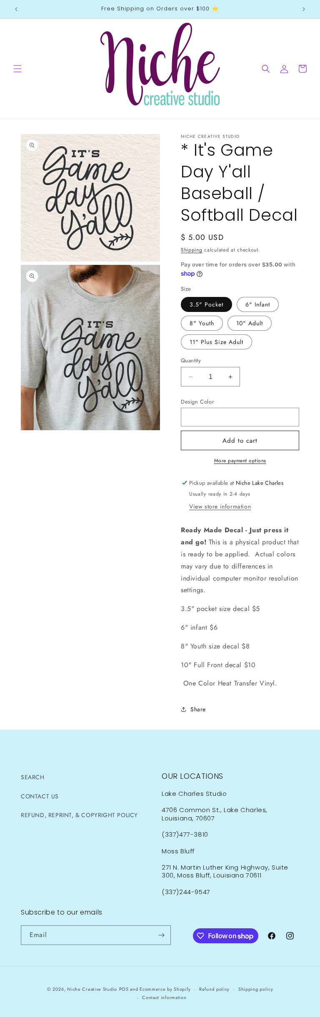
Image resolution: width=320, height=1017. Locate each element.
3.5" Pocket (206, 304)
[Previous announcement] (16, 9)
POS (124, 989)
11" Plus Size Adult (216, 342)
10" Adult (249, 323)
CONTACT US (40, 796)
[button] (17, 69)
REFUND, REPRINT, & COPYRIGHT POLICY (79, 815)
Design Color (197, 402)
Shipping (191, 250)
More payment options (240, 460)
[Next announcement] (304, 9)
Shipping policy (255, 989)
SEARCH (33, 777)
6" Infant (257, 304)
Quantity (191, 360)
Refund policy (214, 989)
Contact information (164, 997)
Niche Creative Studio (92, 989)
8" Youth (202, 323)
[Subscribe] (161, 935)
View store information (220, 506)
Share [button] (198, 709)
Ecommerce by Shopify (165, 989)
